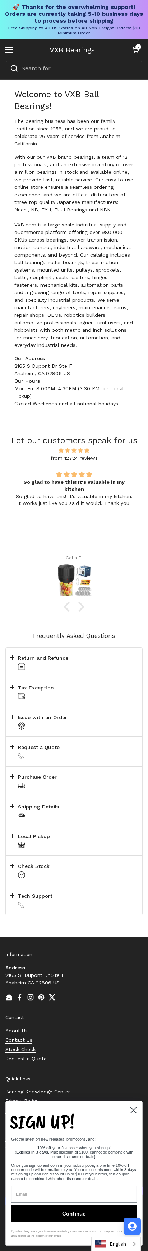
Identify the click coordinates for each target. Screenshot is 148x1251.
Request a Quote (26, 1058)
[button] (135, 50)
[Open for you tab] (132, 1226)
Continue (74, 1214)
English (118, 1244)
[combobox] (74, 68)
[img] (74, 450)
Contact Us (18, 1040)
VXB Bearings (72, 49)
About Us (16, 1030)
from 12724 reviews (74, 458)
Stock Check (20, 1049)
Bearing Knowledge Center (37, 1091)
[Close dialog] (133, 1110)
